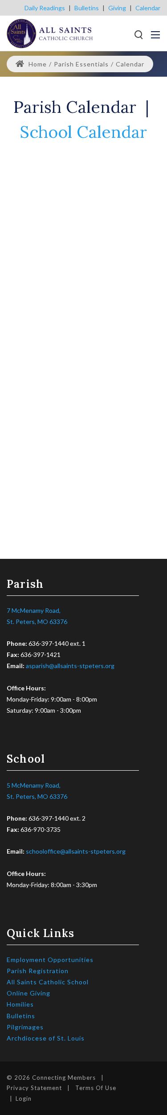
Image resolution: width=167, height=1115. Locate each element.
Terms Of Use (95, 1087)
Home (37, 64)
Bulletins (86, 8)
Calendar (147, 8)
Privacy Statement (34, 1087)
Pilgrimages (25, 1027)
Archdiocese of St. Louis (46, 1038)
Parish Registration (38, 971)
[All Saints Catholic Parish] (50, 32)
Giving (117, 8)
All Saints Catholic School (48, 982)
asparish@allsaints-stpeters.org (70, 665)
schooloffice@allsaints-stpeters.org (76, 851)
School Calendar (83, 131)
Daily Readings (44, 8)
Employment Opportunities (50, 959)
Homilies (20, 1004)
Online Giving (28, 993)
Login (24, 1098)
